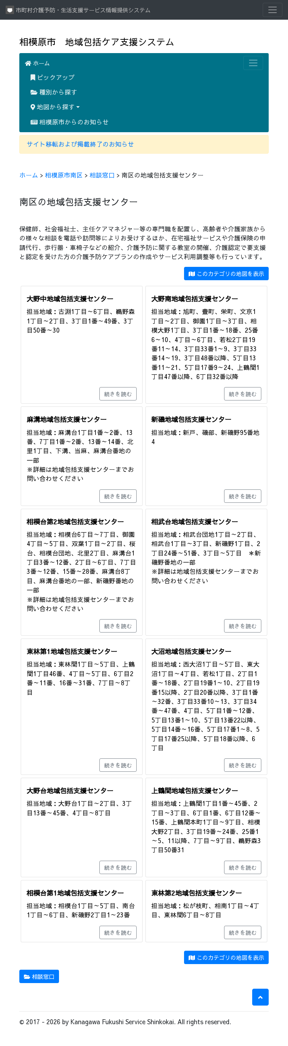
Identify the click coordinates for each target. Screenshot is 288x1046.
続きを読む (118, 394)
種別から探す (57, 92)
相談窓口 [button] (42, 976)
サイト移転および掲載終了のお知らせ (80, 144)
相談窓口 (102, 175)
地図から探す (55, 106)
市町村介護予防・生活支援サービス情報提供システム (82, 10)
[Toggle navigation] (272, 10)
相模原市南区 (64, 175)
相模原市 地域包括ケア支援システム (97, 42)
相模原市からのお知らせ (73, 121)
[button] (260, 997)
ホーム (40, 63)
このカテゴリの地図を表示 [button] (229, 273)
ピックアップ (55, 77)
